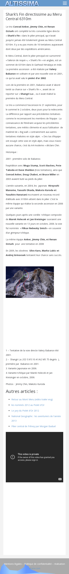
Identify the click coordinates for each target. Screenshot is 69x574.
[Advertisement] (34, 518)
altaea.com (34, 568)
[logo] (21, 3)
